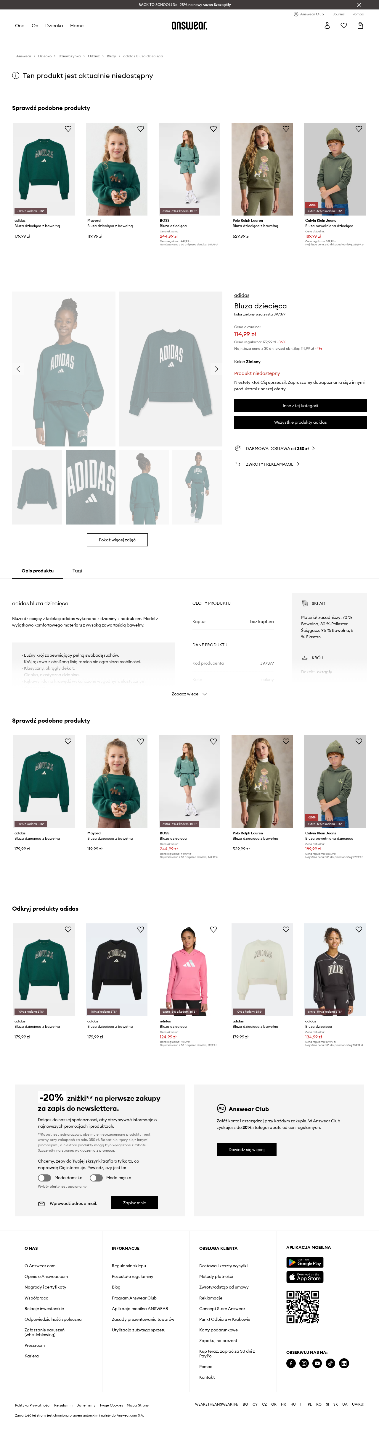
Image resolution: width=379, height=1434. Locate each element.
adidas (241, 295)
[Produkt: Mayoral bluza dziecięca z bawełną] (117, 169)
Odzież (43, 38)
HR (283, 1423)
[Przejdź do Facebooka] (291, 1363)
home (76, 25)
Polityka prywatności (32, 1424)
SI (327, 1423)
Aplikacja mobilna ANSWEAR (140, 1308)
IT (301, 1423)
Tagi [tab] (77, 571)
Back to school (174, 38)
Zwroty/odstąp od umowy (224, 1287)
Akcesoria (83, 38)
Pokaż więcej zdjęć (117, 540)
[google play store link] (304, 1262)
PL (310, 1423)
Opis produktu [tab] (38, 571)
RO (319, 1423)
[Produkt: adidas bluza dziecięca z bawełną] (44, 169)
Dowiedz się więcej (247, 1149)
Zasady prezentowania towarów (143, 1319)
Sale (151, 38)
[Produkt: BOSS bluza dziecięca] (189, 169)
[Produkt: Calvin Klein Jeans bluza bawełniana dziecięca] (335, 169)
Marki (137, 38)
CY (255, 1423)
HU (293, 1423)
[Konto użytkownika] (327, 25)
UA (345, 1423)
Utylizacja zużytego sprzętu (139, 1330)
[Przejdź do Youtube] (317, 1363)
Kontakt (207, 1377)
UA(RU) (358, 1423)
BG (245, 1423)
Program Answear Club (134, 1298)
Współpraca (37, 1298)
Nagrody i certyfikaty (45, 1287)
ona (20, 25)
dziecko (54, 25)
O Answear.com (40, 1265)
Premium (119, 38)
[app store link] (304, 1276)
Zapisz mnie (134, 1202)
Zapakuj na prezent (218, 1340)
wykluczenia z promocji (94, 1150)
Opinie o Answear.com (46, 1276)
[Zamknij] (359, 4)
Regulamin (63, 1424)
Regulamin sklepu (129, 1265)
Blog (116, 1287)
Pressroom (35, 1345)
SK (335, 1423)
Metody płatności (216, 1276)
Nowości (23, 38)
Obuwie (61, 38)
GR (274, 1423)
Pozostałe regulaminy (132, 1276)
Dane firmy (86, 1424)
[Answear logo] (189, 25)
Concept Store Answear (222, 1308)
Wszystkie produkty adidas (300, 422)
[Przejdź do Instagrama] (304, 1363)
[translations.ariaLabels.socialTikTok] (330, 1363)
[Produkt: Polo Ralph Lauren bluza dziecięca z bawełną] (262, 169)
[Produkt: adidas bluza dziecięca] (189, 969)
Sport (102, 38)
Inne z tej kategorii (300, 405)
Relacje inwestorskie (44, 1308)
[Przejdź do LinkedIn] (344, 1363)
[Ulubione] (343, 25)
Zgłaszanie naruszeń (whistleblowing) (45, 1332)
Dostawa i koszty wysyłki (223, 1265)
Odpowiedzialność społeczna (53, 1319)
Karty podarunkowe (218, 1330)
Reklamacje (210, 1298)
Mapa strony (138, 1424)
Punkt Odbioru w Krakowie (224, 1319)
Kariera (32, 1356)
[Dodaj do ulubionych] (68, 128)
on (35, 25)
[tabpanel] (189, 639)
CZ (264, 1423)
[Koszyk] (360, 25)
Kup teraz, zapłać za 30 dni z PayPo (227, 1354)
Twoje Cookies (111, 1424)
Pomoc (205, 1366)
